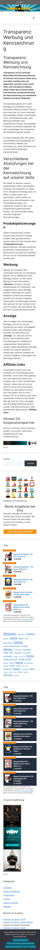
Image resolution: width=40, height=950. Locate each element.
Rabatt (16, 668)
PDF (23, 666)
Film (11, 652)
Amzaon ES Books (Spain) (14, 928)
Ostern (18, 666)
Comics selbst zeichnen (11, 646)
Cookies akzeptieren (20, 940)
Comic (18, 642)
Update (25, 672)
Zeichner (16, 675)
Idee (20, 656)
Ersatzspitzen (17, 649)
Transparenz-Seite (27, 619)
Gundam (16, 656)
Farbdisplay (26, 649)
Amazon (9, 634)
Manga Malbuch (28, 663)
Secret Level (25, 669)
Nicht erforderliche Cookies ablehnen (20, 943)
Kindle (30, 655)
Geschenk (18, 653)
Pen (27, 666)
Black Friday (7, 643)
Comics (6, 899)
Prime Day (7, 669)
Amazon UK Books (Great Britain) (18, 922)
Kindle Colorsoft (10, 659)
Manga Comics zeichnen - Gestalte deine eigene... (23, 593)
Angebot (30, 634)
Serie (32, 669)
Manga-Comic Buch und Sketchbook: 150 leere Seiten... (22, 749)
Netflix (12, 665)
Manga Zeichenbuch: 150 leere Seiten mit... (23, 555)
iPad (24, 656)
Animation (6, 638)
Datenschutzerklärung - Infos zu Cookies (20, 947)
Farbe (5, 652)
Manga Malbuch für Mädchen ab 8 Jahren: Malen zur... (21, 607)
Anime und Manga (11, 891)
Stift (11, 672)
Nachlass (6, 666)
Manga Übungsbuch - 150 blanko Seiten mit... (23, 568)
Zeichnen (8, 675)
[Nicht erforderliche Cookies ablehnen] (37, 940)
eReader (7, 649)
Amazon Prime (21, 634)
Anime (13, 638)
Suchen (6, 459)
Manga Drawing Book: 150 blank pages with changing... (23, 778)
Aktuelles (7, 888)
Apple (20, 638)
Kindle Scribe (25, 659)
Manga (19, 662)
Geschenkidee (27, 653)
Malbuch (12, 663)
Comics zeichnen (10, 903)
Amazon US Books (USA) (14, 919)
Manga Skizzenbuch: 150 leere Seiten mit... (23, 581)
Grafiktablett (7, 656)
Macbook (5, 663)
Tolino (20, 672)
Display (25, 646)
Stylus (15, 672)
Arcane (26, 638)
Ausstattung (8, 895)
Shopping (6, 672)
